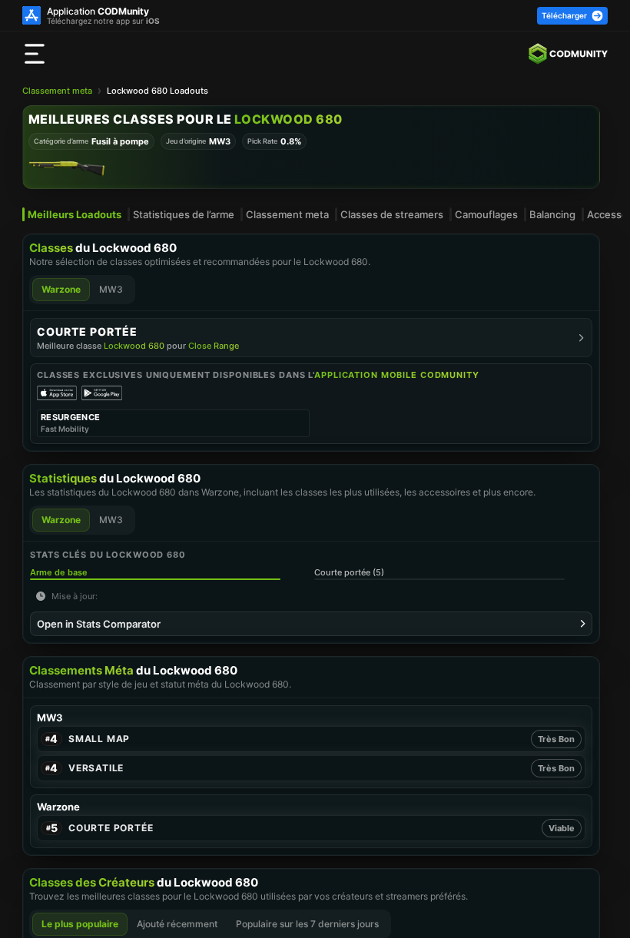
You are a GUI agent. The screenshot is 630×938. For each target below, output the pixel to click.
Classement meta (57, 90)
